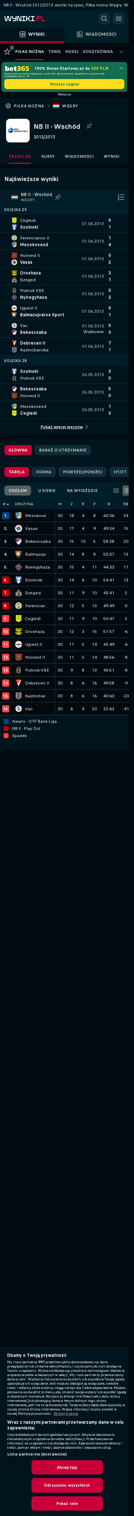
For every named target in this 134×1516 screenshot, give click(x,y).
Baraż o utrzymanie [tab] (62, 450)
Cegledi (33, 618)
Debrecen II (37, 683)
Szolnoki (34, 580)
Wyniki (111, 156)
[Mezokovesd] (18, 515)
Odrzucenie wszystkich (67, 1485)
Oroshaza (35, 631)
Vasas (31, 528)
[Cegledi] (18, 618)
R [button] (83, 504)
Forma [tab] (43, 471)
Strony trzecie (66, 1414)
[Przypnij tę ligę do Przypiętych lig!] (89, 126)
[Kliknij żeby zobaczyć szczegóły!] (64, 223)
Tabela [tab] (17, 471)
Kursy (48, 156)
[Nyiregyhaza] (18, 567)
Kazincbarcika (38, 696)
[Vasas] (18, 528)
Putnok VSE (37, 670)
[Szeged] (18, 592)
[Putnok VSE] (18, 670)
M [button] (60, 504)
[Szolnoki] (18, 580)
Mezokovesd (38, 515)
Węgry (70, 105)
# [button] (4, 504)
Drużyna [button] (24, 504)
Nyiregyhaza (37, 567)
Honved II (35, 657)
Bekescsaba (38, 541)
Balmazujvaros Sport (38, 554)
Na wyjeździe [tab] (82, 490)
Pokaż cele (67, 1503)
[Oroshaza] (18, 631)
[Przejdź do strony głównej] (35, 18)
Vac (29, 709)
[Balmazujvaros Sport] (18, 554)
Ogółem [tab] (18, 490)
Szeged (33, 593)
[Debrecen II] (18, 683)
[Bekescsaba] (18, 541)
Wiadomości (79, 156)
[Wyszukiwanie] (104, 18)
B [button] (109, 504)
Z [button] (71, 504)
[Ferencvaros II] (18, 605)
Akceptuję (67, 1467)
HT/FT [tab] (120, 471)
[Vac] (18, 708)
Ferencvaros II (38, 606)
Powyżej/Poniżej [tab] (82, 471)
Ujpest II (33, 644)
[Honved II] (18, 657)
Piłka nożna (29, 105)
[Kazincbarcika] (18, 695)
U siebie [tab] (46, 490)
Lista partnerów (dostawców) (37, 1454)
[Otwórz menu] (118, 18)
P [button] (94, 504)
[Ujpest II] (18, 644)
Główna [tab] (18, 450)
